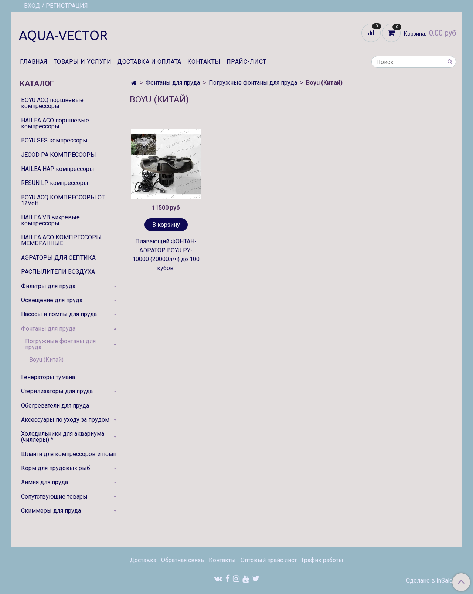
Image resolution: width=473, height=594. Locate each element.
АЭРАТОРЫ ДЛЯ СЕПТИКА (58, 257)
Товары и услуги (83, 61)
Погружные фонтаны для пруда (253, 82)
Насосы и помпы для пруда (59, 314)
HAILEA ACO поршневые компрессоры (55, 123)
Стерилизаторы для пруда (57, 391)
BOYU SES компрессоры (54, 140)
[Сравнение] (371, 32)
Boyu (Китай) (46, 359)
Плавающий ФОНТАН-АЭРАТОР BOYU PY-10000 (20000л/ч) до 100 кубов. (166, 254)
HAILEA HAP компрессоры (57, 168)
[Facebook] (227, 578)
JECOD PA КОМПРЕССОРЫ (58, 154)
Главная (34, 61)
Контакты (204, 61)
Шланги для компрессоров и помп (68, 454)
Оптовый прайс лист (269, 560)
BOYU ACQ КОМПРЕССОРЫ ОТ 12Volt (63, 200)
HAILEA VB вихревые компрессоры (50, 220)
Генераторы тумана (48, 377)
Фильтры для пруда (48, 286)
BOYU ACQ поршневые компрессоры (52, 103)
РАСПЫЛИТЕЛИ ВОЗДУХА (58, 271)
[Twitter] (255, 578)
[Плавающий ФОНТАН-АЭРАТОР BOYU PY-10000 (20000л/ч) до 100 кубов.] (166, 164)
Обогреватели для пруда (55, 405)
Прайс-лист (246, 61)
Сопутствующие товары (54, 496)
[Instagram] (236, 578)
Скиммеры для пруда (51, 510)
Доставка (143, 560)
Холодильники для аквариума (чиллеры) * (62, 436)
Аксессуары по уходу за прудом (65, 419)
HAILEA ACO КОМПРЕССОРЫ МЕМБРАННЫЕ (61, 240)
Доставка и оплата (149, 61)
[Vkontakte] (218, 578)
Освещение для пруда (51, 300)
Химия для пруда (44, 482)
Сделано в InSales (431, 581)
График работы (322, 560)
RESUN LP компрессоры (54, 182)
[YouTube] (245, 578)
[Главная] (134, 83)
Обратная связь (182, 560)
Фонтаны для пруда (173, 82)
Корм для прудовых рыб (55, 468)
